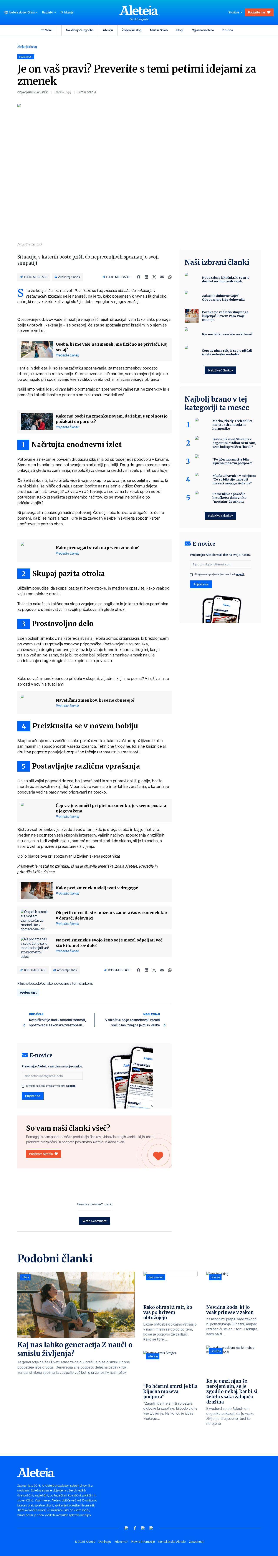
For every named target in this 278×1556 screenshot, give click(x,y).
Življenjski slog (131, 30)
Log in (108, 1204)
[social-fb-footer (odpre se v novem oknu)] (135, 1528)
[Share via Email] (162, 277)
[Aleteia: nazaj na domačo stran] (139, 10)
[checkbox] (23, 1086)
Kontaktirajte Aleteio (172, 1542)
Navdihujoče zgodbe (80, 30)
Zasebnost (196, 1542)
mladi (25, 1277)
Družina (227, 30)
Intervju (108, 30)
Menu (49, 30)
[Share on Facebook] (138, 277)
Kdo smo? (120, 1542)
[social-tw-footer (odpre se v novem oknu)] (143, 1528)
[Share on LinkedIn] (146, 277)
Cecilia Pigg (63, 92)
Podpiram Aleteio (41, 1154)
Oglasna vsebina (203, 30)
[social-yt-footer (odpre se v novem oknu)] (127, 1528)
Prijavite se (32, 1096)
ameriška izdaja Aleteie (117, 866)
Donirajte (105, 1542)
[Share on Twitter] (154, 277)
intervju (153, 1356)
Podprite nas (256, 12)
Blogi (179, 30)
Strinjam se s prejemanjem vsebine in (51, 1086)
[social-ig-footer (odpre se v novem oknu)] (151, 1528)
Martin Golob (159, 30)
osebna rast (28, 992)
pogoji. (72, 1086)
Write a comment (95, 1221)
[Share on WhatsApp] (170, 277)
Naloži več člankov (220, 370)
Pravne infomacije (143, 1542)
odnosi (215, 1277)
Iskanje (68, 12)
